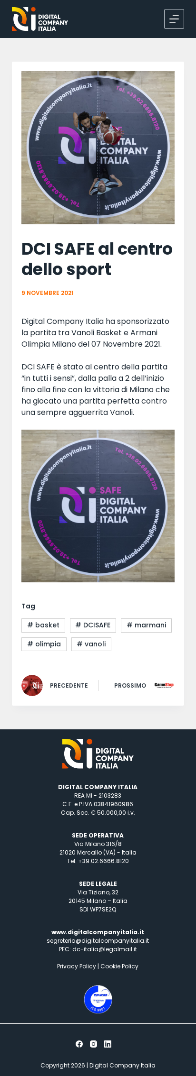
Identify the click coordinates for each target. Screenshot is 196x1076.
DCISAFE (92, 625)
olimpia (44, 644)
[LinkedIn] (107, 1044)
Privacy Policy (76, 966)
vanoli (91, 644)
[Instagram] (93, 1044)
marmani (146, 625)
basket (43, 625)
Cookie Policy (119, 966)
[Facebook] (79, 1044)
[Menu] (174, 19)
